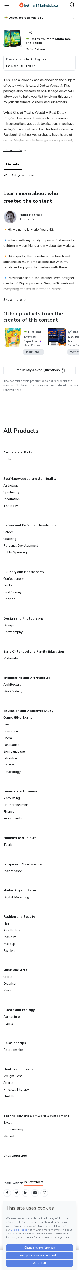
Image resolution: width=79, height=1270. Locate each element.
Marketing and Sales (20, 890)
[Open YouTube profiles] (35, 1193)
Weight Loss (13, 1076)
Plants (8, 1023)
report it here (12, 390)
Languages (11, 744)
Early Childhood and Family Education (33, 651)
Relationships (14, 1043)
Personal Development (20, 545)
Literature (10, 758)
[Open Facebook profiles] (7, 1193)
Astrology (11, 485)
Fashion (9, 950)
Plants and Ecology (19, 1010)
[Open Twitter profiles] (16, 1193)
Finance (8, 811)
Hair (6, 923)
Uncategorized (15, 1155)
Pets (7, 459)
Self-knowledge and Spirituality (29, 478)
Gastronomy (12, 592)
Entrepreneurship (16, 805)
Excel (7, 1122)
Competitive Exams (17, 717)
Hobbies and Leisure (20, 838)
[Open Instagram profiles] (44, 1193)
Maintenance (12, 871)
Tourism (9, 844)
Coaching (9, 539)
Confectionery (13, 578)
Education (10, 731)
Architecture (12, 684)
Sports (8, 1082)
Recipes (9, 599)
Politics (9, 765)
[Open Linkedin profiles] (26, 1193)
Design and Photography (23, 618)
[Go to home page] (38, 5)
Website (9, 1136)
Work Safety (12, 691)
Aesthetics (11, 930)
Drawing (9, 983)
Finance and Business (20, 791)
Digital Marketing (16, 897)
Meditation (11, 499)
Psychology (12, 771)
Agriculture (11, 1016)
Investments (12, 818)
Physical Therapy (16, 1089)
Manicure (9, 937)
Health (8, 1096)
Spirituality (11, 492)
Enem (7, 738)
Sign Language (14, 751)
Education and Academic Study (28, 710)
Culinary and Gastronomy (23, 572)
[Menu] (6, 5)
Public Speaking (15, 552)
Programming (13, 1129)
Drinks (8, 585)
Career (8, 532)
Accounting (11, 798)
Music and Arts (15, 970)
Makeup (9, 943)
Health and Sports (18, 1069)
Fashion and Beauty (19, 916)
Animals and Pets (17, 452)
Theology (10, 505)
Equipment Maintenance (22, 864)
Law (6, 724)
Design (8, 625)
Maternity (10, 658)
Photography (13, 632)
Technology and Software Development (36, 1115)
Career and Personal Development (31, 525)
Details (12, 164)
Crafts (7, 977)
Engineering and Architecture (27, 677)
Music (7, 990)
